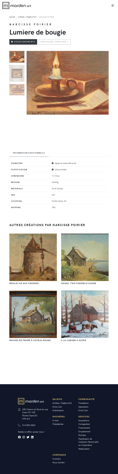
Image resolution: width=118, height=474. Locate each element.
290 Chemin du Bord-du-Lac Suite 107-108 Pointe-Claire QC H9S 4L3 (35, 414)
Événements (58, 410)
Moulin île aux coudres (24, 283)
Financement (84, 427)
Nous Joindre (58, 462)
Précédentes (58, 423)
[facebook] (19, 437)
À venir (56, 420)
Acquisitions (83, 420)
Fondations (83, 402)
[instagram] (23, 437)
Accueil (12, 17)
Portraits (82, 435)
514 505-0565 (28, 425)
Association (83, 406)
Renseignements (24, 42)
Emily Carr (57, 406)
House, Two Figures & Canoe (78, 283)
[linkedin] (32, 437)
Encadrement (84, 431)
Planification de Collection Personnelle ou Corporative (88, 441)
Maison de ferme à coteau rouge (30, 340)
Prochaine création (53, 42)
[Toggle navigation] (113, 5)
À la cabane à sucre (73, 340)
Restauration (84, 448)
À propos (57, 458)
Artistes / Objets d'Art (27, 17)
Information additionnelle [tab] (29, 153)
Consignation (84, 423)
